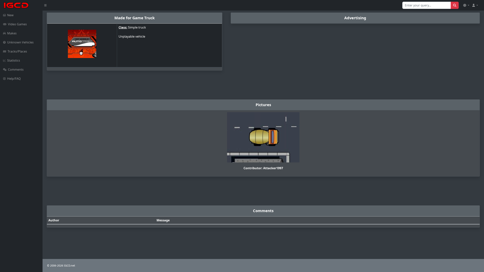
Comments (16, 69)
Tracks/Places (17, 51)
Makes (12, 33)
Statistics (13, 60)
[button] (466, 5)
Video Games (17, 24)
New (10, 15)
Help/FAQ (14, 78)
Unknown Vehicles (20, 42)
